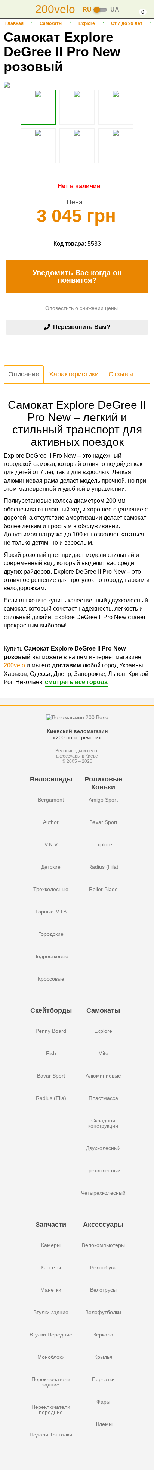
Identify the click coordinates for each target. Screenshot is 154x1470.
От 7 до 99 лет (126, 23)
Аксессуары (103, 1224)
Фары (103, 1402)
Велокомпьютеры (103, 1245)
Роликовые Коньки (103, 782)
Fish (51, 1053)
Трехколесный (103, 1170)
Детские (51, 867)
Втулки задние (50, 1312)
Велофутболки (103, 1312)
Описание (23, 374)
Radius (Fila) (103, 867)
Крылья (103, 1357)
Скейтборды (51, 1010)
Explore (86, 23)
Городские (51, 934)
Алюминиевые (103, 1076)
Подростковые (50, 956)
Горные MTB (51, 912)
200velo (14, 665)
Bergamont (51, 800)
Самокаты (51, 23)
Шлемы (103, 1424)
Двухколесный (103, 1148)
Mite (103, 1053)
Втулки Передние (51, 1335)
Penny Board (51, 1031)
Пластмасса (103, 1098)
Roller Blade (103, 889)
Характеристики (74, 374)
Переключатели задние (50, 1382)
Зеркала (103, 1335)
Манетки (50, 1290)
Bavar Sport (103, 822)
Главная (14, 23)
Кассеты (51, 1267)
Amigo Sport (103, 800)
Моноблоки (51, 1357)
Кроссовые (51, 979)
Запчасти (51, 1224)
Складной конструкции (103, 1123)
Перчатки (103, 1379)
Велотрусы (103, 1290)
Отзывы (120, 374)
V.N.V (51, 844)
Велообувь (103, 1267)
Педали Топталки (51, 1435)
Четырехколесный (103, 1193)
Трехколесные (50, 889)
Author (51, 822)
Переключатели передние (50, 1409)
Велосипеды (51, 779)
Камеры (51, 1245)
